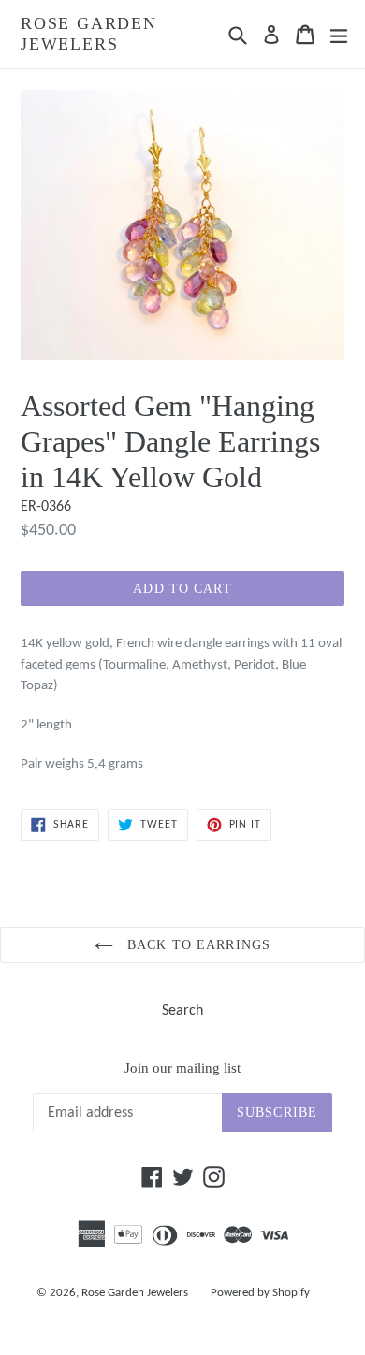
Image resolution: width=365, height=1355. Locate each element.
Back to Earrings (196, 945)
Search (182, 1010)
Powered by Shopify (260, 1293)
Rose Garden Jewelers (89, 33)
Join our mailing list (182, 1067)
